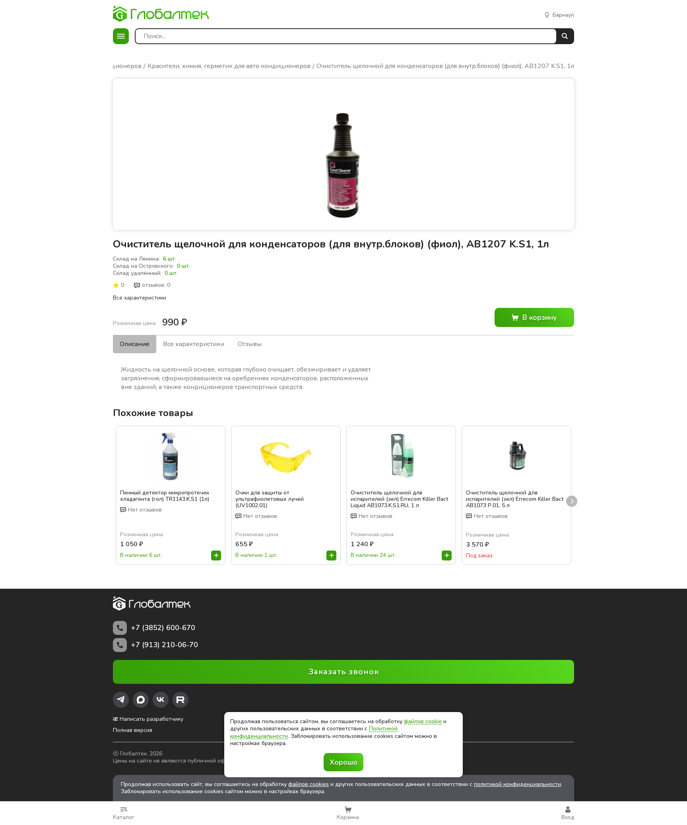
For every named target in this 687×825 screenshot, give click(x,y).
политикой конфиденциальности (517, 784)
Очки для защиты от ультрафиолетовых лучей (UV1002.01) (269, 499)
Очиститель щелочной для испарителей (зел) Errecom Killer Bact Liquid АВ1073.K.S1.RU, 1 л (399, 499)
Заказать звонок (344, 671)
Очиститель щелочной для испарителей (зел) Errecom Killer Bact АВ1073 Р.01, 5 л (514, 499)
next (572, 501)
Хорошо (343, 762)
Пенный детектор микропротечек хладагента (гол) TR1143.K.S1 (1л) (164, 496)
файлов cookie (423, 721)
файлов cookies (308, 784)
